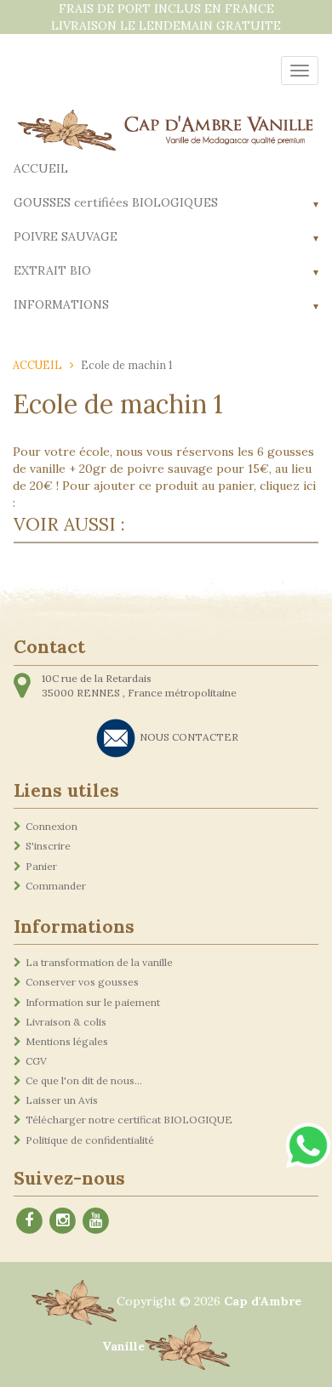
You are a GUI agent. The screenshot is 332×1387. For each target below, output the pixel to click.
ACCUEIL (41, 168)
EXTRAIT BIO (52, 270)
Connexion (51, 826)
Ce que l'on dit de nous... (84, 1080)
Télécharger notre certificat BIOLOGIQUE (129, 1119)
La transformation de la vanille (99, 962)
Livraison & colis (66, 1021)
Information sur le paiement (93, 1002)
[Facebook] (29, 1219)
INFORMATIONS (61, 304)
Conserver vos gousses (82, 981)
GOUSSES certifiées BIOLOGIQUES (116, 202)
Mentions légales (67, 1041)
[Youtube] (95, 1219)
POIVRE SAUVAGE (65, 236)
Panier (41, 866)
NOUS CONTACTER (189, 736)
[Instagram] (62, 1219)
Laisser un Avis (62, 1100)
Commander (56, 885)
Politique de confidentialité (90, 1140)
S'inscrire (48, 845)
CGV (36, 1060)
